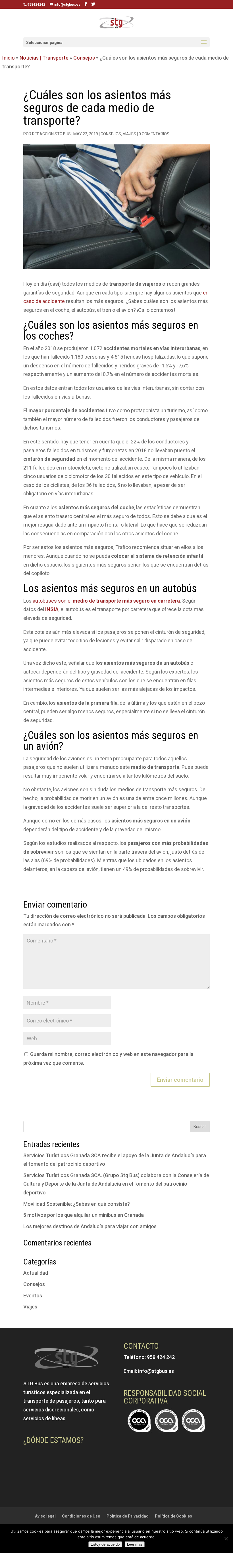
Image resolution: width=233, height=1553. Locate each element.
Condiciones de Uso (81, 1516)
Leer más (134, 1544)
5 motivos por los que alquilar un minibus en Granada (83, 1215)
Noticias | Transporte (44, 58)
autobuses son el (106, 601)
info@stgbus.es (156, 1371)
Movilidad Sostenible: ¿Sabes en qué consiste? (76, 1204)
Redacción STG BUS (51, 134)
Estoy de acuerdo (105, 1544)
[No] (226, 1538)
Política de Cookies (173, 1516)
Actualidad (35, 1273)
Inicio (8, 58)
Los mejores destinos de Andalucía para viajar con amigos (90, 1226)
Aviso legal (45, 1516)
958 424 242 (161, 1357)
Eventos (32, 1296)
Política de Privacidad (128, 1516)
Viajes (129, 134)
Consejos (84, 58)
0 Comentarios (154, 134)
